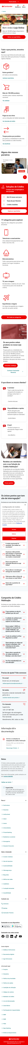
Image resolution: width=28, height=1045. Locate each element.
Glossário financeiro (8, 846)
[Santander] (7, 6)
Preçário (5, 969)
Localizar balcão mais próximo (11, 697)
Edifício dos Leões (8, 879)
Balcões (5, 908)
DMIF (4, 1014)
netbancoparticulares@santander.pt (12, 683)
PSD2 (4, 1023)
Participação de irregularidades (11, 1010)
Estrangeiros (6, 841)
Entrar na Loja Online (14, 37)
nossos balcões (8, 776)
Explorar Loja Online (14, 211)
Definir (14, 534)
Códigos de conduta (8, 992)
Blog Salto (6, 875)
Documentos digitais (8, 954)
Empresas (5, 810)
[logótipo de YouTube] (20, 936)
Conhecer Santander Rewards (13, 371)
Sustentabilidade (7, 866)
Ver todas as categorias (14, 317)
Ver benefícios (6, 143)
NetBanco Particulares (9, 950)
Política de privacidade (9, 978)
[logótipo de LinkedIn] (11, 936)
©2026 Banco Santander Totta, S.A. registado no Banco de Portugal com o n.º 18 (14, 1042)
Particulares (6, 805)
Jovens (5, 823)
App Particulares (7, 959)
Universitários (7, 828)
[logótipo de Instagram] (7, 936)
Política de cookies (8, 983)
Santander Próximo (8, 912)
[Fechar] (25, 504)
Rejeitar (14, 538)
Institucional (6, 814)
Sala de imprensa (7, 861)
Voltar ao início (6, 782)
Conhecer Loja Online (8, 78)
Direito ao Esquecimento (9, 1032)
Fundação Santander (8, 888)
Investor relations (8, 856)
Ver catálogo (6, 100)
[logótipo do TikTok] (16, 936)
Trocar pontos (9, 483)
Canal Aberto (6, 1005)
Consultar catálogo (10, 365)
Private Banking (7, 832)
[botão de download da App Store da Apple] (6, 926)
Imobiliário (6, 884)
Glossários (6, 974)
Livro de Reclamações (9, 1001)
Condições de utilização (9, 987)
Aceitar (14, 529)
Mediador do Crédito (8, 996)
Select (5, 819)
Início (4, 11)
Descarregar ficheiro (11, 748)
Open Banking (7, 1028)
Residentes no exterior (9, 837)
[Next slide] (25, 177)
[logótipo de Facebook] (3, 936)
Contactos (5, 903)
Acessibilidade (7, 893)
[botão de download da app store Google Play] (17, 926)
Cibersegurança (7, 870)
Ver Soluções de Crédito (9, 121)
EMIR (4, 1019)
